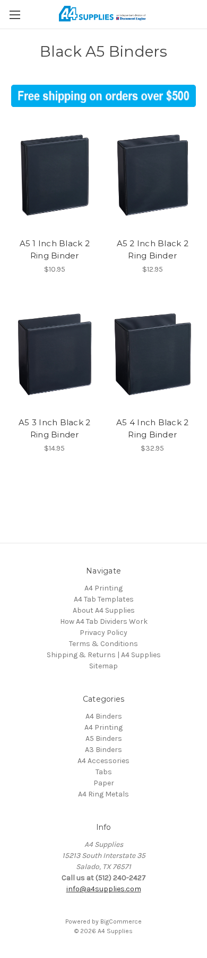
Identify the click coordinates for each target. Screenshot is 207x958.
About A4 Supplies (104, 610)
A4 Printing (103, 588)
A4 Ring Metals (103, 794)
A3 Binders (103, 749)
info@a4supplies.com (103, 888)
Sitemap (103, 665)
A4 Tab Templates (104, 599)
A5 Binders (103, 738)
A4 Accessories (103, 760)
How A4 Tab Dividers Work (104, 621)
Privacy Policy (103, 632)
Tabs (104, 771)
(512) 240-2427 (121, 877)
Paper (103, 782)
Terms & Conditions (103, 643)
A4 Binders (103, 716)
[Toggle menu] (14, 14)
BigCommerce (121, 921)
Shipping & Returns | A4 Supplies (104, 654)
